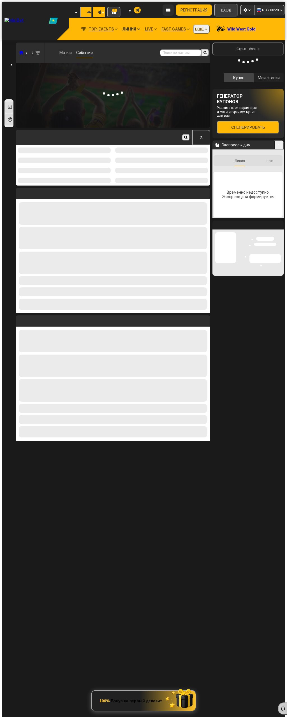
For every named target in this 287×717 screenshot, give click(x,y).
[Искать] (205, 52)
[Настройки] (247, 10)
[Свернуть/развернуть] (279, 228)
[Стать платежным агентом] (168, 10)
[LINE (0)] (21, 52)
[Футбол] (30, 52)
